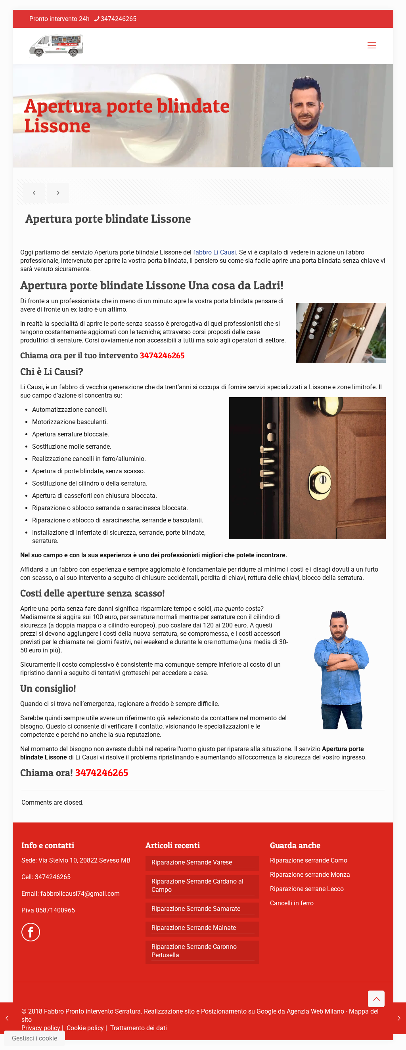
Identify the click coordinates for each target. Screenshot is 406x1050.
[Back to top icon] (376, 999)
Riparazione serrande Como (308, 860)
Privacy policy (40, 1028)
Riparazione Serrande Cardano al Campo (197, 885)
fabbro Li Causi (214, 252)
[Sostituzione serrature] (56, 45)
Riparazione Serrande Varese (191, 862)
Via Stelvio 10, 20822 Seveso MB (84, 860)
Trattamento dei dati (138, 1028)
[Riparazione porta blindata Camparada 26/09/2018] (7, 1018)
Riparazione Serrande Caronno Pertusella (194, 951)
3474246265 (118, 19)
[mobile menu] (372, 45)
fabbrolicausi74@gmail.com (80, 893)
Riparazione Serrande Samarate (195, 908)
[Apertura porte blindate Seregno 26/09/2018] (399, 1018)
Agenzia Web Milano (315, 1011)
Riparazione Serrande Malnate (193, 927)
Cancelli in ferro (292, 903)
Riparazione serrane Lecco (307, 889)
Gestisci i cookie (34, 1038)
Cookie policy (85, 1028)
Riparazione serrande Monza (310, 874)
